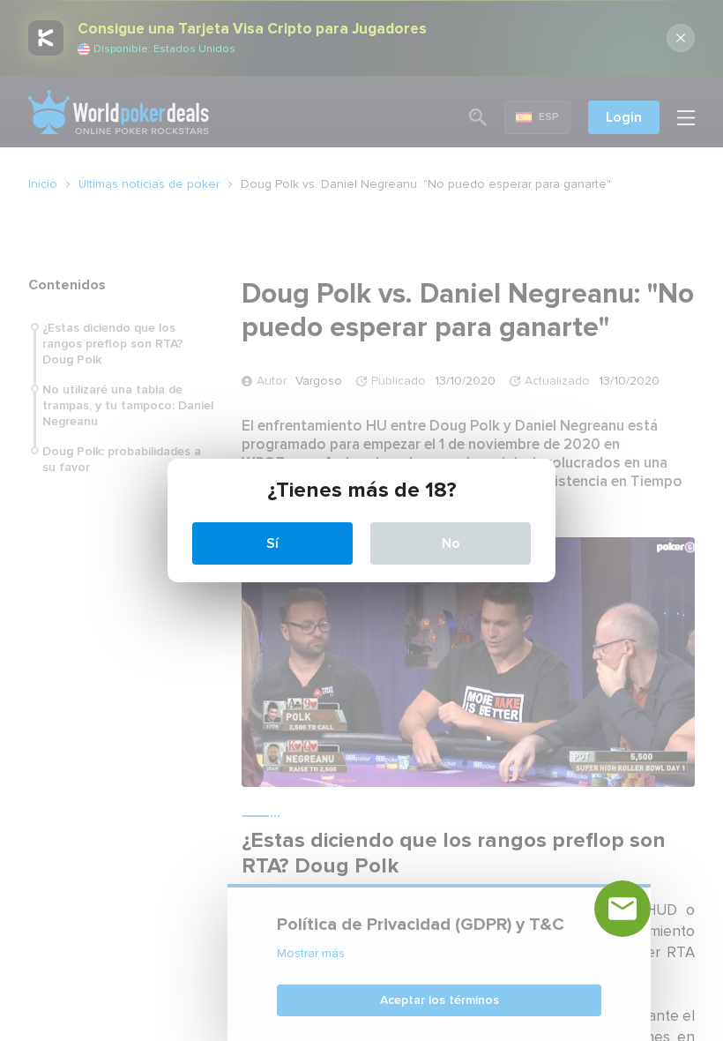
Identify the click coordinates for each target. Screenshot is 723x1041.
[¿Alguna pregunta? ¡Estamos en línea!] (622, 908)
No (451, 543)
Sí (272, 543)
